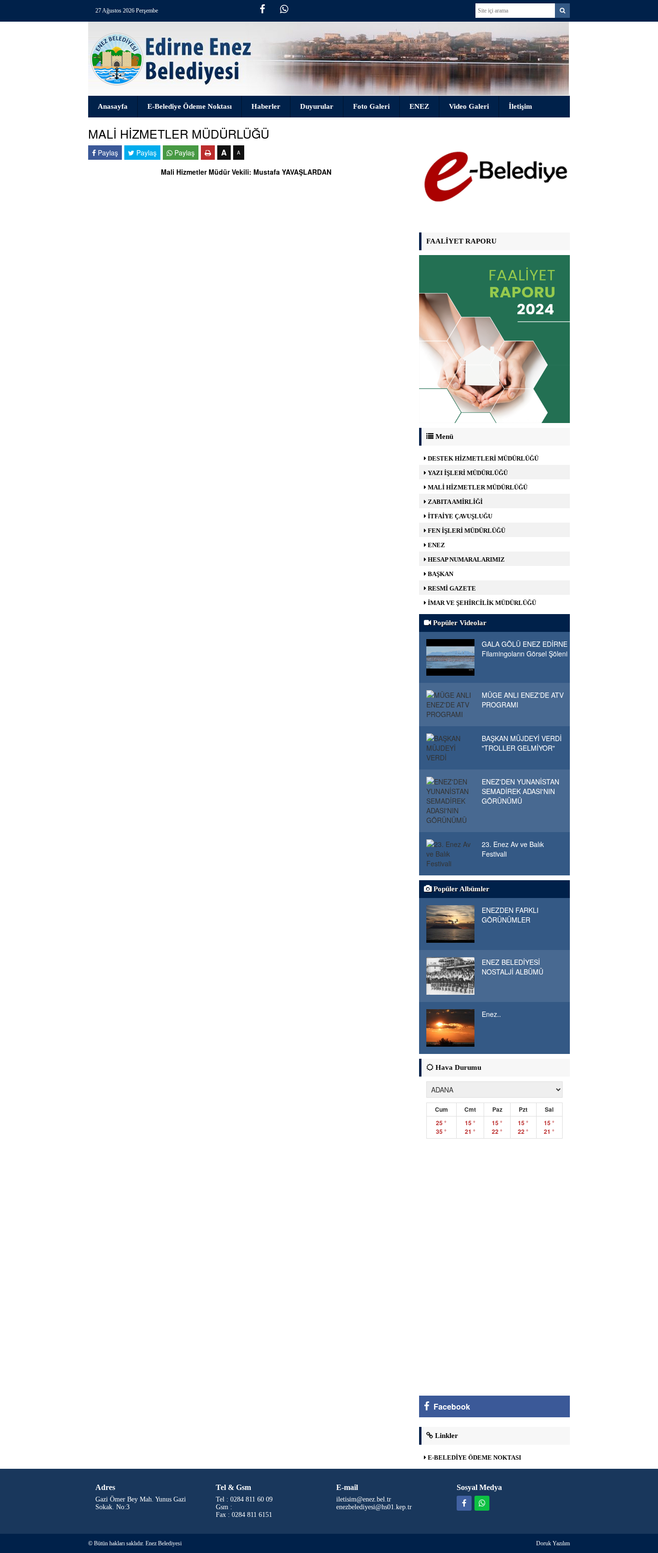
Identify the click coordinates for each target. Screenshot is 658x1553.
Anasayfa (113, 106)
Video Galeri (469, 106)
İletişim (520, 106)
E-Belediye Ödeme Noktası (189, 106)
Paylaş (107, 152)
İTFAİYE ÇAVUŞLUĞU (459, 516)
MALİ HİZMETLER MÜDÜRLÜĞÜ (476, 487)
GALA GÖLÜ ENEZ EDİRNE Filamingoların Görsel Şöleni (524, 648)
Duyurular (316, 106)
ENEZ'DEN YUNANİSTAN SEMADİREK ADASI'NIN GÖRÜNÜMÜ (520, 791)
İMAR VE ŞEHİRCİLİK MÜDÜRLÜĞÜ (481, 602)
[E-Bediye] (494, 176)
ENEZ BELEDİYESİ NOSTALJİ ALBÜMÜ (512, 966)
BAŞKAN (439, 574)
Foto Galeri (371, 106)
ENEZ (419, 106)
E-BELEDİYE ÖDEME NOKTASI (473, 1457)
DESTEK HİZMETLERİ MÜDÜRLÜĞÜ (482, 458)
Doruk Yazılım (553, 1543)
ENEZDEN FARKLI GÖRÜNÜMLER (510, 914)
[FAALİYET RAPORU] (494, 338)
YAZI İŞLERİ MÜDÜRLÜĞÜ (467, 472)
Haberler (265, 106)
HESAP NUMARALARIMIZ (465, 559)
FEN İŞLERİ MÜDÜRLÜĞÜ (465, 530)
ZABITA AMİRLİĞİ (454, 501)
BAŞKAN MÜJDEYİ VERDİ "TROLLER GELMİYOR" (522, 743)
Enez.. (491, 1014)
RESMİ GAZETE (451, 588)
